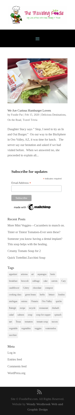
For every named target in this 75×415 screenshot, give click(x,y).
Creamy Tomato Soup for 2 (24, 251)
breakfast (13, 281)
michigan (13, 301)
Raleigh (12, 308)
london (61, 294)
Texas (18, 321)
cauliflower (14, 288)
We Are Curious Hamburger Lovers (29, 110)
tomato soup (42, 321)
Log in (12, 352)
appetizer (13, 274)
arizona (24, 274)
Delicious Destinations (53, 114)
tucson (55, 321)
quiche (59, 301)
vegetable (13, 328)
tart (10, 321)
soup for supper (43, 314)
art (32, 274)
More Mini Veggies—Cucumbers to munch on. (36, 225)
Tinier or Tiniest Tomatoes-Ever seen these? (34, 232)
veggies (38, 328)
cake (45, 281)
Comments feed (17, 366)
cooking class (15, 294)
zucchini (13, 335)
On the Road (14, 119)
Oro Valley (47, 301)
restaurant (43, 308)
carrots (54, 281)
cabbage (36, 281)
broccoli (24, 281)
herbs (42, 294)
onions (24, 301)
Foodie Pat (17, 114)
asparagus (42, 274)
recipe (22, 308)
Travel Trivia (30, 119)
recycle (32, 308)
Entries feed (15, 359)
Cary (63, 281)
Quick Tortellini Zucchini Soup (26, 257)
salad (11, 314)
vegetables (26, 328)
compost (49, 288)
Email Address (21, 183)
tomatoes (29, 321)
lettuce (51, 294)
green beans (30, 294)
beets (52, 274)
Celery (26, 288)
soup (30, 314)
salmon (21, 314)
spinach (57, 314)
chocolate (37, 288)
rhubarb (55, 308)
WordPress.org (16, 373)
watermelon (50, 328)
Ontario (34, 301)
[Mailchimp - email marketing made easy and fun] (32, 210)
